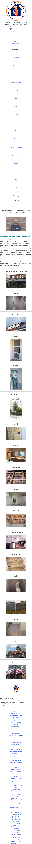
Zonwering (16, 196)
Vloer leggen (16, 832)
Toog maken (16, 821)
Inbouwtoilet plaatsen (16, 762)
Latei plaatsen (16, 782)
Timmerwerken (16, 155)
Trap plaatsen (16, 823)
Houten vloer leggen (16, 760)
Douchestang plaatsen (16, 747)
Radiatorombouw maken (16, 807)
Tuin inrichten (16, 828)
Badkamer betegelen (16, 713)
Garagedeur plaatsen (16, 751)
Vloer (16, 179)
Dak (16, 74)
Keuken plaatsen (16, 774)
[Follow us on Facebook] (11, 29)
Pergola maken (16, 794)
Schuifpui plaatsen (16, 810)
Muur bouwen (16, 789)
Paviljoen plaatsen (16, 792)
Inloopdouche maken (16, 764)
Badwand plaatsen (16, 722)
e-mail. (2, 705)
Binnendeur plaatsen (16, 726)
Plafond (16, 139)
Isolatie (16, 106)
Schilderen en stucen (16, 147)
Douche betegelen (16, 744)
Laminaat (16, 780)
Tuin (16, 171)
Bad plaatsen (16, 720)
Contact (16, 45)
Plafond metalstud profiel (16, 800)
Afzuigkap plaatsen (16, 711)
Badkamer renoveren (16, 719)
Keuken (16, 114)
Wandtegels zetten (16, 839)
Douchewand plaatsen (16, 749)
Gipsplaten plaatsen (16, 755)
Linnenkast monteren (16, 785)
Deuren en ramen (16, 82)
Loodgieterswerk (16, 122)
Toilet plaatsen (16, 163)
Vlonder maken (16, 837)
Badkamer (16, 65)
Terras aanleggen (16, 814)
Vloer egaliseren (16, 830)
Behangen (16, 724)
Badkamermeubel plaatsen (16, 715)
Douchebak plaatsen (16, 742)
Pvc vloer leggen (16, 801)
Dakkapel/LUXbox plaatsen (16, 735)
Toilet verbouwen (16, 819)
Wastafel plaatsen (16, 841)
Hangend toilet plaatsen (16, 756)
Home (16, 40)
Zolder (16, 187)
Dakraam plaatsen (16, 733)
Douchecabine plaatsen (16, 746)
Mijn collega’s (16, 43)
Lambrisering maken (16, 778)
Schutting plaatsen (16, 812)
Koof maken (16, 776)
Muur (16, 131)
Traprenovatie (16, 825)
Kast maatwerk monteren (16, 767)
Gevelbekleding (16, 98)
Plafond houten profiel (16, 798)
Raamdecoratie (16, 803)
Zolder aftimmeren (16, 843)
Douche (16, 90)
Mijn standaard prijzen (16, 41)
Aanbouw (16, 57)
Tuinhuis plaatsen (16, 827)
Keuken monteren (16, 771)
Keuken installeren (16, 769)
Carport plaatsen (16, 729)
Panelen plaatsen (16, 791)
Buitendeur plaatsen (16, 728)
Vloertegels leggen (16, 834)
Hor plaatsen (16, 758)
